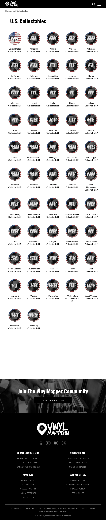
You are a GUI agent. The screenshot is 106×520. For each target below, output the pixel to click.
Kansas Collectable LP (33, 131)
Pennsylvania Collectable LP (72, 242)
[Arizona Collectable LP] (72, 38)
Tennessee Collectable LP (52, 269)
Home (8, 11)
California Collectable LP (14, 77)
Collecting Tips (28, 489)
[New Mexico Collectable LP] (34, 204)
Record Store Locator (28, 458)
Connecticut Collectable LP (52, 77)
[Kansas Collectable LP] (34, 119)
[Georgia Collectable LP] (15, 92)
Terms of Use (77, 493)
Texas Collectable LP (72, 269)
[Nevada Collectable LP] (72, 174)
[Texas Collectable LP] (72, 258)
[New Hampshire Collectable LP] (91, 174)
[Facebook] (41, 443)
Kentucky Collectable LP (52, 131)
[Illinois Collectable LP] (72, 92)
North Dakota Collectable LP (91, 215)
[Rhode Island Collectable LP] (91, 231)
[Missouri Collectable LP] (15, 174)
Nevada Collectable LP (72, 185)
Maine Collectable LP (91, 131)
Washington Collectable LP (52, 297)
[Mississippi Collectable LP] (91, 147)
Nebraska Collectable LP (52, 185)
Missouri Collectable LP (14, 185)
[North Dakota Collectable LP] (91, 204)
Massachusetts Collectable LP (34, 158)
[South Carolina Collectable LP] (15, 258)
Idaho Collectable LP (52, 104)
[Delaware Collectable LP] (72, 65)
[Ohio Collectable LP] (15, 231)
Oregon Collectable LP (52, 242)
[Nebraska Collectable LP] (53, 174)
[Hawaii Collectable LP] (34, 92)
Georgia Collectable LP (14, 104)
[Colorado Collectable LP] (34, 65)
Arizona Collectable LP (72, 50)
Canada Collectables (78, 458)
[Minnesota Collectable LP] (72, 147)
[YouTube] (56, 443)
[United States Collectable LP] (15, 38)
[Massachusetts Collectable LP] (34, 147)
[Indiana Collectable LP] (91, 92)
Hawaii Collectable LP (33, 104)
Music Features (28, 493)
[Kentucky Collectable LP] (53, 119)
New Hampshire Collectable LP (91, 187)
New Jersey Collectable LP (14, 215)
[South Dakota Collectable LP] (34, 258)
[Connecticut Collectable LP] (53, 65)
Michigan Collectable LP (52, 158)
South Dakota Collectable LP (33, 269)
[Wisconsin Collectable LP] (15, 315)
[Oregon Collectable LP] (53, 231)
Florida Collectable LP (91, 77)
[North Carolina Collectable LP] (72, 204)
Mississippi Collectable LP (91, 158)
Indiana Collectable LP (91, 104)
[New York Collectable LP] (53, 204)
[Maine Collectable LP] (91, 119)
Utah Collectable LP (91, 269)
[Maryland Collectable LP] (15, 147)
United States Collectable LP (14, 50)
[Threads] (63, 443)
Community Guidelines (77, 484)
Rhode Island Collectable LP (91, 242)
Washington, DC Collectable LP (72, 298)
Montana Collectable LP (33, 185)
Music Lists (28, 497)
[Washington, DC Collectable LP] (72, 285)
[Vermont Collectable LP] (15, 285)
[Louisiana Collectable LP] (72, 119)
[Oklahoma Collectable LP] (34, 231)
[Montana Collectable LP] (34, 174)
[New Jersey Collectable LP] (15, 204)
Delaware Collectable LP (72, 77)
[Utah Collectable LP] (91, 258)
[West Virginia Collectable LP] (91, 285)
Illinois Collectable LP (72, 104)
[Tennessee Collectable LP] (53, 258)
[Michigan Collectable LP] (53, 147)
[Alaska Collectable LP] (53, 38)
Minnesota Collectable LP (72, 158)
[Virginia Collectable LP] (34, 285)
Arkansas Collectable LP (91, 50)
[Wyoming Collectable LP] (34, 315)
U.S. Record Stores (28, 463)
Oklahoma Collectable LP (33, 242)
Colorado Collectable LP (33, 77)
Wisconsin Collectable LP (14, 326)
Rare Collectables (78, 463)
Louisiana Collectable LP (72, 131)
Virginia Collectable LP (33, 297)
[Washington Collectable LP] (53, 285)
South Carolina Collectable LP (14, 269)
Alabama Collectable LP (33, 50)
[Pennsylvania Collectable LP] (72, 231)
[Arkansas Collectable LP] (91, 38)
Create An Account (53, 400)
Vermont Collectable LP (14, 297)
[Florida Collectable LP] (91, 65)
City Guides (28, 484)
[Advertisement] (53, 357)
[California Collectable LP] (15, 65)
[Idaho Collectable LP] (53, 92)
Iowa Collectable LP (14, 131)
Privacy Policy (77, 489)
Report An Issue (78, 480)
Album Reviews (28, 480)
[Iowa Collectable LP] (15, 119)
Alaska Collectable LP (52, 50)
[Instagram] (48, 443)
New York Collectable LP (52, 215)
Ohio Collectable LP (14, 242)
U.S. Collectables (77, 467)
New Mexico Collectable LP (33, 215)
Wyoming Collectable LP (33, 326)
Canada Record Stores (28, 467)
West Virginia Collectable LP (91, 297)
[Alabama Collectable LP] (34, 38)
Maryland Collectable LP (14, 158)
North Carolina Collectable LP (72, 215)
